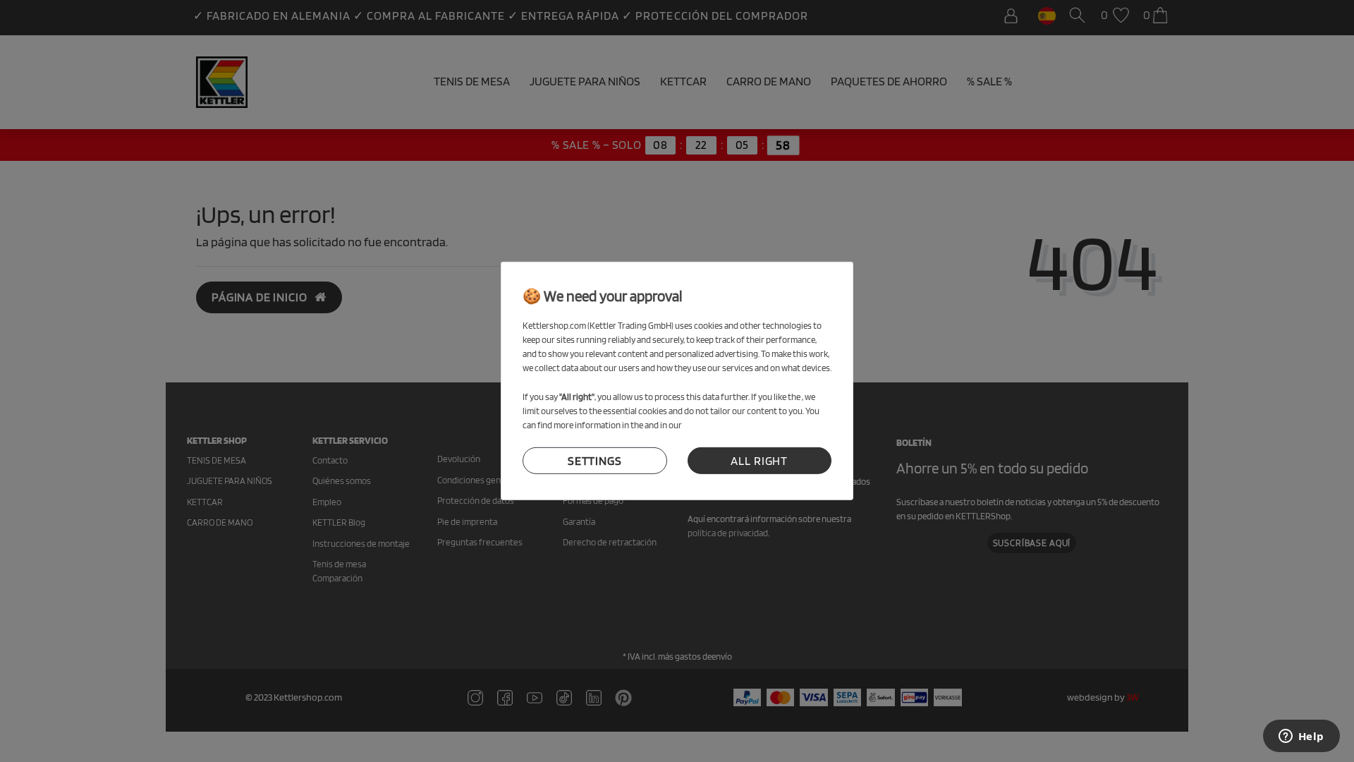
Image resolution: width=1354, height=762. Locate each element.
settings (595, 461)
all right (759, 461)
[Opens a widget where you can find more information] (1301, 737)
